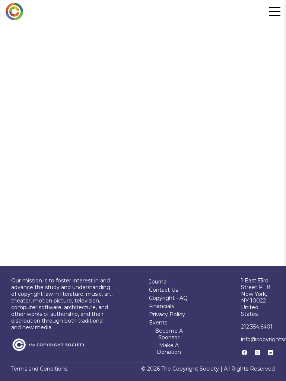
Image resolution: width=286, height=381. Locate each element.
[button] (274, 11)
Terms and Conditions (39, 368)
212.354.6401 (257, 326)
